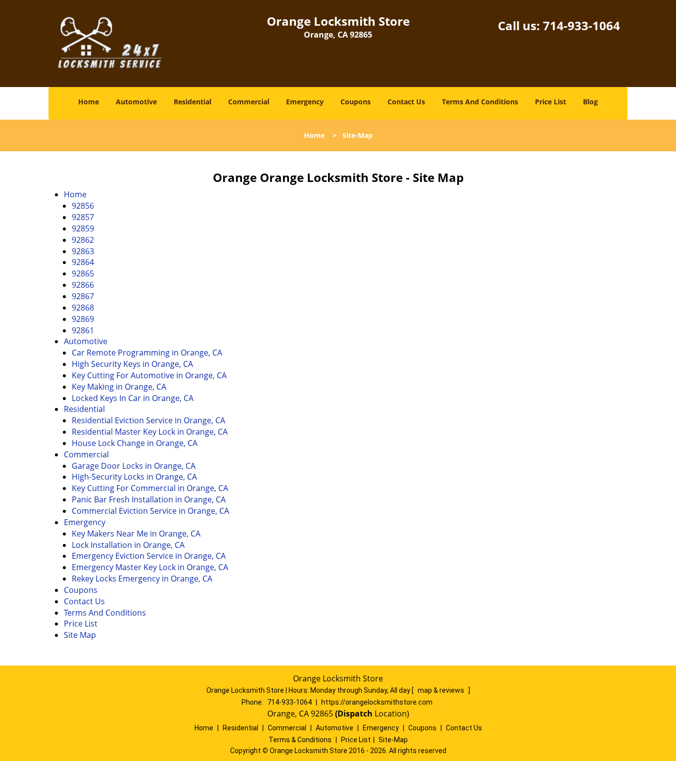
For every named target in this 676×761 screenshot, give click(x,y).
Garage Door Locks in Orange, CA (133, 465)
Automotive (136, 101)
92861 (83, 330)
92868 (83, 307)
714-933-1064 (581, 25)
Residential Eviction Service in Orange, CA (148, 420)
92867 (83, 296)
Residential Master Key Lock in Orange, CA (150, 431)
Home (88, 101)
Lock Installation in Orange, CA (128, 544)
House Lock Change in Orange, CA (134, 443)
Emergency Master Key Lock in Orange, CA (150, 567)
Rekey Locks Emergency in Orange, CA (142, 578)
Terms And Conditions (480, 101)
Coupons (355, 101)
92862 (83, 239)
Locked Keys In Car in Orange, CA (132, 398)
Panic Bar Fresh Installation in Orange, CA (149, 499)
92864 (83, 262)
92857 (83, 217)
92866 (83, 284)
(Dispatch (355, 713)
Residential (192, 101)
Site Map (80, 634)
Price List (550, 101)
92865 (83, 273)
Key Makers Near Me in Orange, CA (136, 533)
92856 (83, 205)
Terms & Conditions (300, 740)
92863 (83, 251)
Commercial (248, 101)
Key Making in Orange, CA (119, 386)
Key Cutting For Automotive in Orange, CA (149, 375)
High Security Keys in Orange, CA (132, 363)
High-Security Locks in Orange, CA (134, 476)
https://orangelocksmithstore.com (377, 702)
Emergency (305, 101)
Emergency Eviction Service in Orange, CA (149, 555)
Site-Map (393, 740)
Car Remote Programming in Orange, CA (147, 352)
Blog (590, 101)
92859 (83, 228)
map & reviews (442, 690)
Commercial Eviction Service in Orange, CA (150, 510)
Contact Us (406, 101)
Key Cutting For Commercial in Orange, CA (150, 488)
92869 (83, 318)
